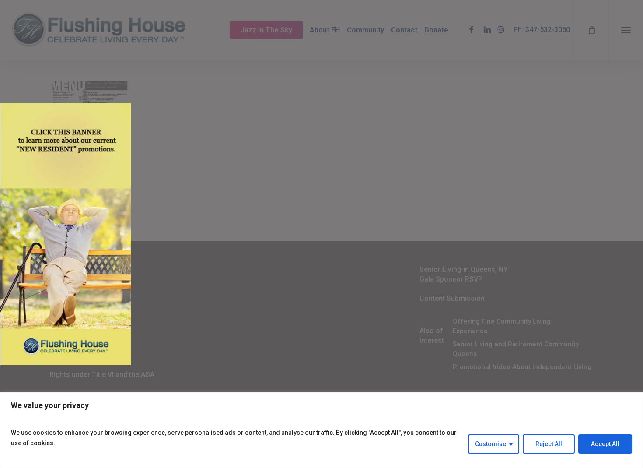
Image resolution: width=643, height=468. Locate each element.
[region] (321, 430)
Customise (490, 443)
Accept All (605, 443)
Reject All (548, 443)
